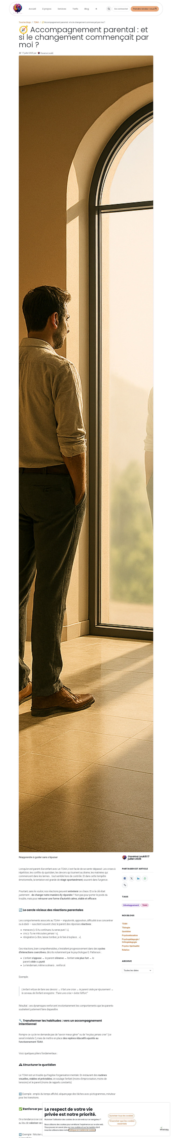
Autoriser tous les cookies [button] (121, 1115)
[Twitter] (131, 878)
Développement (131, 905)
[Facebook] (125, 878)
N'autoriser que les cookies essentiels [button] (122, 1122)
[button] (109, 9)
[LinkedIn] (138, 878)
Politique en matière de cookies (82, 1130)
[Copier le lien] (125, 885)
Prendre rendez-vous (144, 8)
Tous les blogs (25, 22)
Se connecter (121, 8)
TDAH (36, 22)
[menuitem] (32, 9)
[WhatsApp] (145, 878)
